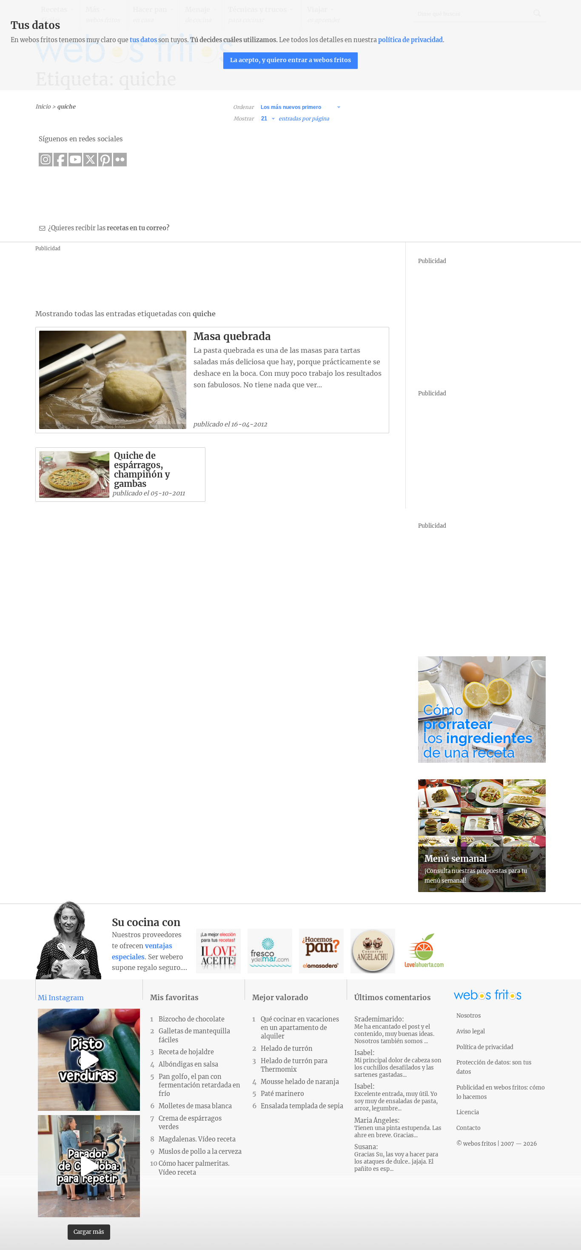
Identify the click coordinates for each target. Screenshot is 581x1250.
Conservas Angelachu (372, 951)
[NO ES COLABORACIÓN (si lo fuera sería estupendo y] (89, 1166)
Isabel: (397, 1063)
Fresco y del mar (270, 951)
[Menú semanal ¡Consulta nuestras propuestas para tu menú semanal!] (482, 889)
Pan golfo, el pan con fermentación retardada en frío (199, 1085)
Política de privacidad (484, 1047)
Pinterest (105, 159)
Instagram (45, 159)
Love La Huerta (424, 951)
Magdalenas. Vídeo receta (197, 1139)
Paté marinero (282, 1094)
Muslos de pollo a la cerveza (200, 1152)
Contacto (468, 1127)
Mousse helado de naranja (300, 1082)
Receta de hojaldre (186, 1052)
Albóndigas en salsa (188, 1064)
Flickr (120, 159)
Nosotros (468, 1015)
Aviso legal (470, 1031)
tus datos (143, 40)
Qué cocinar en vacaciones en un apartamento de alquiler (300, 1027)
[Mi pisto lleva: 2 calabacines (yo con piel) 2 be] (89, 1060)
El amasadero (321, 951)
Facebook (60, 159)
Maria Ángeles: (397, 1128)
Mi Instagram (61, 997)
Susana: (396, 1158)
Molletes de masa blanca (195, 1106)
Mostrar (243, 118)
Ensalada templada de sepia (302, 1106)
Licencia (467, 1112)
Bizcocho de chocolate (192, 1019)
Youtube (75, 159)
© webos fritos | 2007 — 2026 (496, 1143)
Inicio (43, 106)
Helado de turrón (287, 1049)
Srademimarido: (394, 1030)
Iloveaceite (218, 951)
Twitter (90, 159)
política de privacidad (410, 40)
